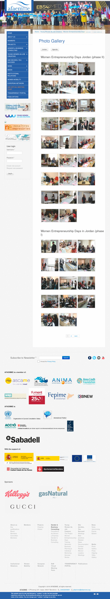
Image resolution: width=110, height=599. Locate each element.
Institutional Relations (13, 74)
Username (11, 149)
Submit (66, 358)
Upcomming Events (96, 530)
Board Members (13, 532)
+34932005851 (65, 590)
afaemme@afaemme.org (81, 590)
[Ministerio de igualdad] (52, 458)
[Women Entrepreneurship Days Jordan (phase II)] (50, 69)
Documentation (82, 544)
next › (76, 336)
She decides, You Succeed (14, 61)
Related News (80, 541)
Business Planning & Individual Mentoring (68, 549)
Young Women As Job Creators (16, 55)
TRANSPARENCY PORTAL (17, 93)
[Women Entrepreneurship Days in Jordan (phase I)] (50, 246)
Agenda (55, 49)
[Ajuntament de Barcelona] (50, 469)
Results (80, 548)
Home (10, 33)
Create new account (13, 166)
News (10, 66)
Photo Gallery (94, 547)
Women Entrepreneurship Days (74, 32)
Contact (80, 546)
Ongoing (40, 527)
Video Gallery (94, 556)
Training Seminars (68, 543)
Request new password (15, 168)
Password (10, 158)
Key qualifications (14, 528)
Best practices (81, 537)
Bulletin (94, 533)
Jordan (44, 49)
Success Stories (67, 556)
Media (10, 70)
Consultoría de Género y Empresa (55, 533)
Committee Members (14, 537)
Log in (10, 173)
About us (11, 37)
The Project (68, 533)
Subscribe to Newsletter (23, 357)
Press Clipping (94, 552)
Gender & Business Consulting (15, 49)
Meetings (81, 533)
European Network (16, 83)
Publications (13, 97)
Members (11, 41)
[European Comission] (19, 458)
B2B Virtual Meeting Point (16, 88)
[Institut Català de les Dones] (19, 469)
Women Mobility (14, 79)
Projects (11, 44)
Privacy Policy (51, 361)
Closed (39, 529)
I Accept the (47, 361)
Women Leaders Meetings (81, 553)
